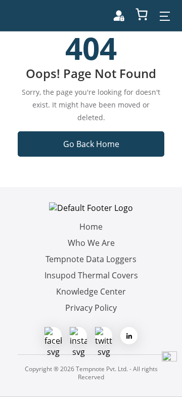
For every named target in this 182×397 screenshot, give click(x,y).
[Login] (119, 16)
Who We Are (91, 242)
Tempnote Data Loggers (91, 259)
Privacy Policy (91, 307)
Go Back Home (91, 144)
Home (91, 226)
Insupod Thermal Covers (91, 275)
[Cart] (141, 14)
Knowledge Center (91, 291)
